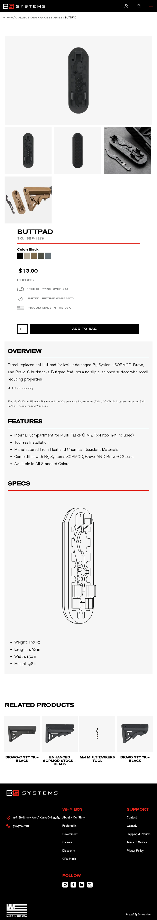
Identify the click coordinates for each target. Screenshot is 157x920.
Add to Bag (84, 329)
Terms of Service (137, 842)
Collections (26, 17)
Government (69, 834)
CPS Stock (69, 859)
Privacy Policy (135, 850)
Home (8, 17)
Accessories (51, 17)
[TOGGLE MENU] (151, 6)
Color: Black (27, 249)
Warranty (132, 825)
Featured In (69, 825)
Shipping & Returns (138, 834)
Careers (67, 842)
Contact (132, 817)
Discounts (68, 850)
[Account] (126, 6)
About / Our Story (73, 817)
